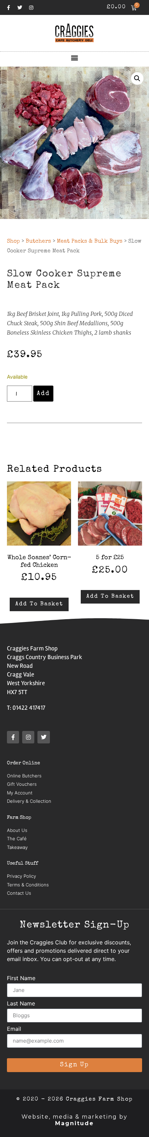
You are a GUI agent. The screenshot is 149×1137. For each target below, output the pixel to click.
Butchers (38, 241)
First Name (21, 978)
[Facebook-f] (8, 7)
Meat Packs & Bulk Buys (89, 241)
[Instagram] (31, 7)
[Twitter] (20, 7)
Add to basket (39, 604)
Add (43, 393)
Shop (13, 241)
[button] (74, 57)
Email (14, 1029)
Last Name (21, 1004)
